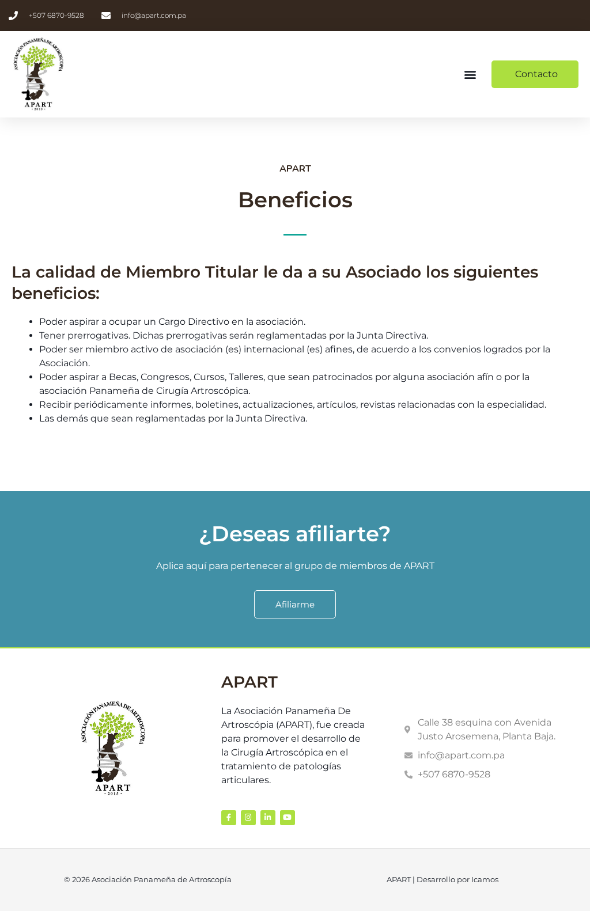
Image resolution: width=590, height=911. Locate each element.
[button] (470, 74)
